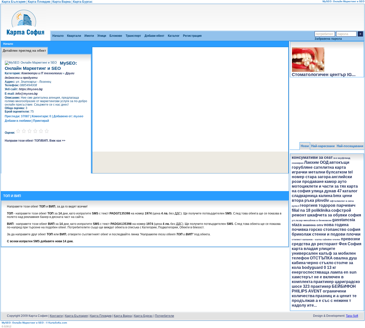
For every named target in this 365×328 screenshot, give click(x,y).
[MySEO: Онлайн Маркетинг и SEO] (25, 39)
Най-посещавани (350, 146)
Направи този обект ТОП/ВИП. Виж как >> (35, 140)
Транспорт (133, 36)
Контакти (56, 316)
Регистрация (192, 36)
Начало (58, 36)
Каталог (174, 36)
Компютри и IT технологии (41, 73)
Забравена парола (328, 38)
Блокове (116, 36)
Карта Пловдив (39, 1)
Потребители (164, 316)
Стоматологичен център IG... (324, 74)
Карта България (14, 1)
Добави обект (154, 36)
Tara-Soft (352, 316)
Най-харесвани (323, 146)
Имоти (89, 36)
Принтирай (41, 121)
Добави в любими (18, 121)
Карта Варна (61, 1)
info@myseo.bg (26, 93)
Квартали (74, 36)
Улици (101, 36)
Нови (305, 146)
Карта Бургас (83, 1)
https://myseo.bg (30, 89)
